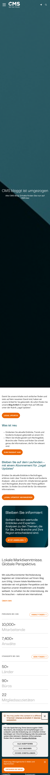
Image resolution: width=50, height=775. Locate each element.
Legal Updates (11, 415)
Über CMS (7, 601)
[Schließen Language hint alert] (45, 716)
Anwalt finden (38, 615)
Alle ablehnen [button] (25, 748)
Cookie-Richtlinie (29, 738)
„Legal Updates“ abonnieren (18, 497)
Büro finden (39, 657)
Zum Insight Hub (12, 452)
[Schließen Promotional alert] (45, 762)
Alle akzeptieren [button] (25, 744)
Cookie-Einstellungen (25, 753)
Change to (23, 718)
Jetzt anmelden (16, 540)
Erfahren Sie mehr (14, 769)
